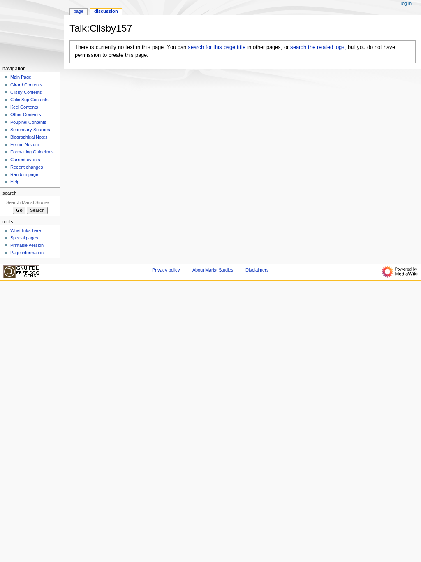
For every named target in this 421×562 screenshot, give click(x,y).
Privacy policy (166, 269)
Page (78, 11)
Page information (27, 252)
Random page (24, 174)
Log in (406, 3)
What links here (25, 230)
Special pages (24, 237)
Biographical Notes (29, 137)
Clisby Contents (26, 92)
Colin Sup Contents (29, 99)
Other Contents (25, 114)
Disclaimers (257, 269)
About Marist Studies (213, 269)
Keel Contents (24, 107)
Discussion (106, 11)
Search (9, 192)
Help (14, 181)
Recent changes (26, 167)
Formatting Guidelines (32, 151)
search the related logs (317, 47)
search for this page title (216, 47)
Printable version (27, 245)
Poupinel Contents (28, 122)
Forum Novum (24, 144)
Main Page (20, 76)
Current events (25, 159)
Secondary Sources (30, 129)
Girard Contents (26, 84)
